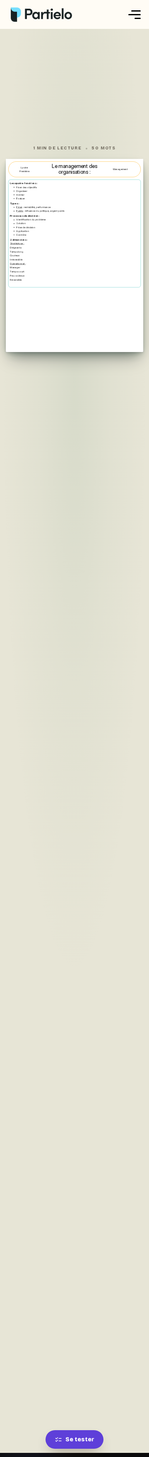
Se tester (79, 1439)
